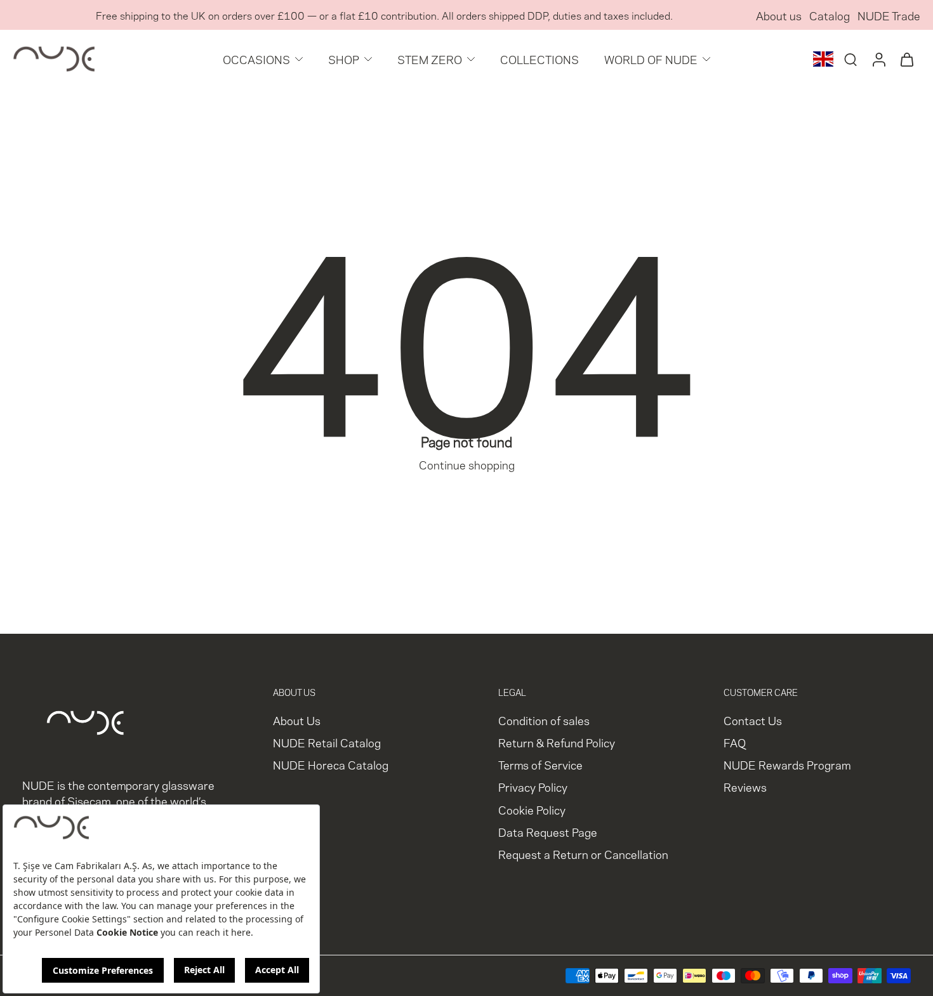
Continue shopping (467, 464)
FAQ (735, 742)
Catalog (829, 15)
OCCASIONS (256, 59)
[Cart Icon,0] (906, 59)
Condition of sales (544, 719)
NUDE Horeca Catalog (330, 764)
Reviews (745, 787)
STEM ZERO (429, 59)
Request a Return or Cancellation (583, 853)
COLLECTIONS (539, 59)
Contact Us (753, 719)
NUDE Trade (888, 15)
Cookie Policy (532, 809)
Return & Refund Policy (556, 742)
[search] (850, 59)
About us (779, 15)
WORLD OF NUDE (651, 59)
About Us (297, 719)
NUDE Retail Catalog (327, 742)
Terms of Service (540, 764)
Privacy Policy (532, 787)
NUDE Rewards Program (787, 764)
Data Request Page (547, 831)
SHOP (343, 59)
